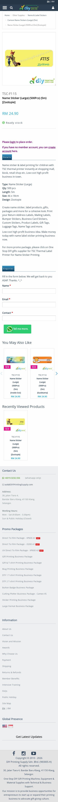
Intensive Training (11, 684)
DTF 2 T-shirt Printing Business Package (21, 581)
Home (7, 15)
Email (6, 299)
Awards (6, 647)
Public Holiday (9, 697)
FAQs (4, 691)
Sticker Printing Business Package (19, 600)
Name (6, 285)
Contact (7, 312)
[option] (16, 373)
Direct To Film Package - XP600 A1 (21, 538)
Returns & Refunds (11, 672)
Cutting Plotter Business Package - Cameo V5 (24, 593)
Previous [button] (1, 373)
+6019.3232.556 (12, 477)
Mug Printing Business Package (17, 569)
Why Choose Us (10, 653)
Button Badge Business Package (18, 587)
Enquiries (8, 268)
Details (7, 157)
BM (52, 1)
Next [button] (56, 373)
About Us (6, 629)
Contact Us (7, 635)
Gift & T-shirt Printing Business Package (22, 562)
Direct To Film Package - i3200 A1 (20, 544)
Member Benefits (10, 678)
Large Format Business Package (17, 606)
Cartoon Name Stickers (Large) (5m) (22, 20)
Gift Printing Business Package (17, 556)
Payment (6, 660)
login (13, 142)
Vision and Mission (11, 641)
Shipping (6, 666)
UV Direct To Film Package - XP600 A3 (22, 550)
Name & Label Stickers (37, 15)
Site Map (6, 703)
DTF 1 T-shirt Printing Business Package (21, 575)
